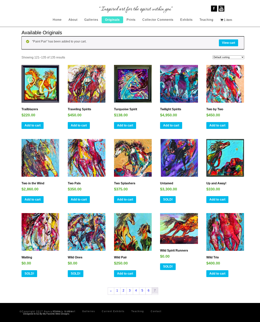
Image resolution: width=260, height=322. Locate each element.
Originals (112, 19)
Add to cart (33, 125)
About (73, 19)
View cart (228, 42)
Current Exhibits (113, 311)
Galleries (91, 19)
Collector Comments (157, 19)
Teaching (206, 19)
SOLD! (168, 199)
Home (57, 19)
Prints (131, 19)
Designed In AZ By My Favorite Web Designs (46, 313)
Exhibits (186, 19)
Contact (156, 311)
